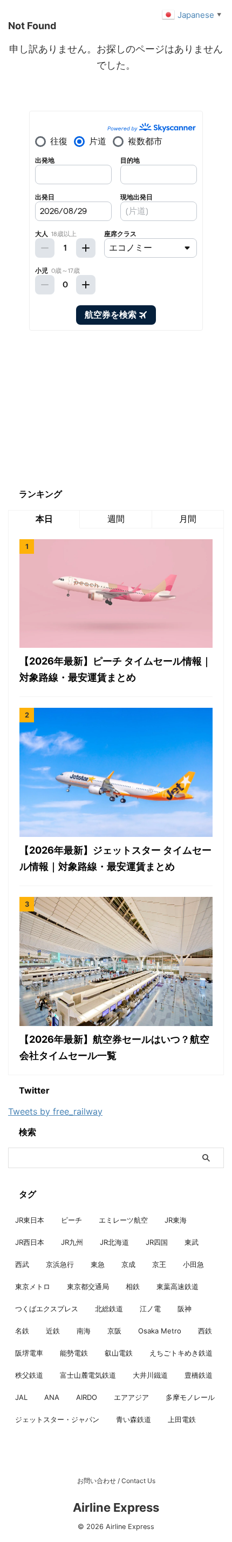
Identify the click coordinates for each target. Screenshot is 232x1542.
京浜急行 (60, 1264)
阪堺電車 (29, 1353)
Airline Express (116, 1507)
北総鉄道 (109, 1308)
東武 (192, 1242)
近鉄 (53, 1330)
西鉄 (205, 1330)
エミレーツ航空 (123, 1220)
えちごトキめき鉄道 (181, 1353)
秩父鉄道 (29, 1375)
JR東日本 (29, 1220)
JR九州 (72, 1242)
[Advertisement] (89, 409)
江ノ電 (150, 1308)
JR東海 (176, 1220)
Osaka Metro (159, 1330)
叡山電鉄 (119, 1353)
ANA (51, 1397)
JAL (21, 1397)
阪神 (185, 1308)
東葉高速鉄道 (177, 1286)
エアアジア (131, 1397)
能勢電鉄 (74, 1353)
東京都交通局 (88, 1286)
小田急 (193, 1264)
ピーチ (71, 1220)
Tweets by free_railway (55, 1111)
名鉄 (22, 1330)
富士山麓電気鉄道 (88, 1375)
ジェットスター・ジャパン (57, 1419)
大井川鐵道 (150, 1375)
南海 (84, 1330)
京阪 (114, 1330)
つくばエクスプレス (46, 1308)
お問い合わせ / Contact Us (116, 1481)
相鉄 (133, 1286)
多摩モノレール (190, 1397)
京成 (128, 1264)
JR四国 (157, 1242)
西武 (22, 1264)
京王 (159, 1264)
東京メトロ (32, 1286)
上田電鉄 (182, 1419)
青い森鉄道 (133, 1419)
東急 (98, 1264)
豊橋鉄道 (199, 1375)
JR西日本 (29, 1242)
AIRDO (86, 1397)
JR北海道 (114, 1242)
